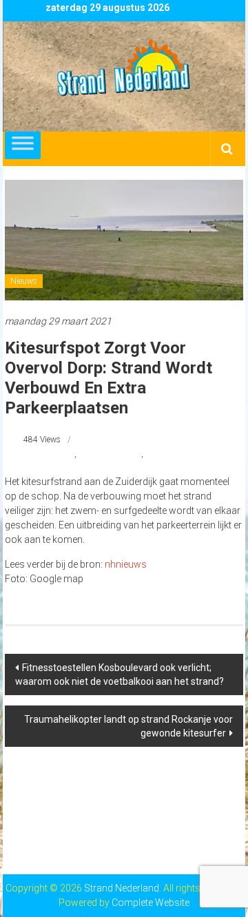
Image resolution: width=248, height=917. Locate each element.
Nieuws (23, 281)
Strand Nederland (110, 454)
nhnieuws (126, 564)
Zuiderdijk (163, 454)
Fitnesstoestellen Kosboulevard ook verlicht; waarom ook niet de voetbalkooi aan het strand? (119, 674)
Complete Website (150, 902)
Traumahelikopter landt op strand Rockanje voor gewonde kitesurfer (128, 726)
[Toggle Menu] (23, 145)
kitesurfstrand (49, 454)
